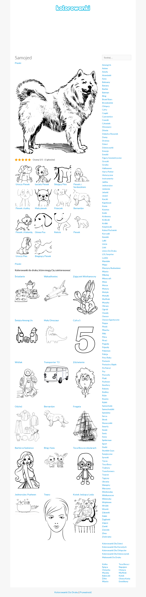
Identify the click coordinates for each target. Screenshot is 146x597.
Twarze (105, 474)
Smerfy (105, 426)
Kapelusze (106, 202)
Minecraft (106, 278)
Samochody (107, 406)
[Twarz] (56, 539)
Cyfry (104, 109)
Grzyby (105, 164)
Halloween (107, 168)
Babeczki (106, 575)
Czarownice (107, 116)
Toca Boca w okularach (84, 447)
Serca (104, 416)
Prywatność (86, 592)
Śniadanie (20, 276)
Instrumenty (107, 178)
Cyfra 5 (77, 320)
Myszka (105, 572)
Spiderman (107, 440)
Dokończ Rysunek (110, 134)
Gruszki (105, 161)
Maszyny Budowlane (111, 268)
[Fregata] (85, 440)
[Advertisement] (73, 33)
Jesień (105, 195)
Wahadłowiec (51, 276)
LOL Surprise (108, 254)
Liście (104, 244)
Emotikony (123, 581)
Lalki (104, 240)
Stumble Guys (108, 450)
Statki (104, 447)
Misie (104, 282)
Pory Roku (106, 357)
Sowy (104, 436)
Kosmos (105, 209)
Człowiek (106, 123)
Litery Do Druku (109, 251)
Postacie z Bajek (109, 364)
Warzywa (106, 488)
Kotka (104, 564)
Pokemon (106, 350)
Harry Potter (108, 171)
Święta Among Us (24, 320)
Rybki (104, 402)
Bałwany (106, 82)
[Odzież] (27, 440)
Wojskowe (106, 502)
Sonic (104, 433)
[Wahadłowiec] (56, 299)
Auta (104, 78)
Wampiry (106, 485)
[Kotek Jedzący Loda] (85, 531)
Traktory (106, 468)
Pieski (18, 63)
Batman (105, 92)
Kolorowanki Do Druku (66, 592)
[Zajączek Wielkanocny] (85, 312)
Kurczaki (106, 233)
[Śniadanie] (27, 300)
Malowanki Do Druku (111, 557)
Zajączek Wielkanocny (84, 276)
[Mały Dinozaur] (56, 343)
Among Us (106, 65)
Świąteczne (107, 454)
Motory (105, 288)
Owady (105, 313)
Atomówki (106, 75)
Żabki (104, 516)
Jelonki (105, 192)
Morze (105, 285)
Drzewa (105, 140)
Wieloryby (106, 499)
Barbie (105, 89)
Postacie (106, 361)
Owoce (105, 316)
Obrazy (105, 306)
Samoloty (106, 412)
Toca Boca (106, 464)
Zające (105, 523)
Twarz (47, 494)
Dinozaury (106, 127)
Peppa (105, 323)
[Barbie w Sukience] (27, 487)
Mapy (104, 264)
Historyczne (107, 175)
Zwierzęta (106, 536)
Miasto (105, 271)
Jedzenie (106, 189)
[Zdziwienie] (85, 397)
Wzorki (105, 509)
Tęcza (104, 461)
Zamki (105, 526)
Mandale (106, 261)
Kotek (121, 575)
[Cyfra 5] (85, 354)
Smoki (104, 430)
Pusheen (106, 381)
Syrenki (105, 457)
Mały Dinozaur (51, 320)
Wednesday (107, 492)
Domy (104, 137)
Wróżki (105, 505)
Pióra (104, 337)
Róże (104, 395)
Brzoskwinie (107, 103)
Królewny (106, 216)
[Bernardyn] (56, 425)
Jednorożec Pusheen (25, 494)
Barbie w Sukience (24, 447)
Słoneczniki (107, 423)
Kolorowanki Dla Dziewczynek (115, 554)
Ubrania (105, 481)
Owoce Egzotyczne (110, 319)
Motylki (105, 295)
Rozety (105, 399)
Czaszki (105, 120)
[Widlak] (27, 399)
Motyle (105, 292)
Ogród (105, 309)
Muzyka (105, 302)
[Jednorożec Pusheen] (27, 513)
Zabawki (106, 512)
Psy (103, 371)
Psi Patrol (106, 368)
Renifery (106, 385)
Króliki (105, 223)
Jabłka (105, 182)
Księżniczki (107, 227)
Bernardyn (49, 406)
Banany (105, 85)
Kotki (104, 213)
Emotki (105, 154)
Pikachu (105, 330)
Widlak (18, 362)
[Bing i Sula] (56, 467)
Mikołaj (105, 275)
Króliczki (106, 220)
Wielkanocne (108, 495)
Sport (104, 443)
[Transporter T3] (56, 382)
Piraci (104, 340)
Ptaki (104, 378)
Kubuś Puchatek (109, 230)
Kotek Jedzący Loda (83, 494)
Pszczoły (106, 375)
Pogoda (105, 344)
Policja (105, 354)
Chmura (122, 570)
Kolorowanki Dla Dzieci (112, 543)
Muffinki (106, 299)
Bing (104, 96)
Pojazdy (105, 347)
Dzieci (105, 144)
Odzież (18, 406)
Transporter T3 (51, 362)
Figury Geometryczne (112, 158)
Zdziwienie (79, 362)
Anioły (105, 71)
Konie (104, 206)
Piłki (104, 333)
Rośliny (105, 392)
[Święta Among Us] (27, 344)
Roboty (105, 388)
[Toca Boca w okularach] (85, 484)
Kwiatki (105, 237)
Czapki (105, 113)
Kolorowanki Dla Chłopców (114, 550)
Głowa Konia (124, 578)
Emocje (105, 151)
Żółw (104, 578)
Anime (105, 68)
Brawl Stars (107, 99)
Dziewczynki (107, 147)
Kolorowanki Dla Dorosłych (114, 547)
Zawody (105, 529)
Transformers (108, 471)
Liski (104, 247)
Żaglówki (106, 519)
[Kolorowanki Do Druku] (73, 7)
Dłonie (105, 130)
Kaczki (105, 199)
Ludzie (105, 258)
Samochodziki (108, 409)
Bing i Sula (49, 447)
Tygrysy (105, 478)
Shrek (104, 419)
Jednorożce (107, 185)
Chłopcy (106, 106)
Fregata (77, 406)
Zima (104, 533)
